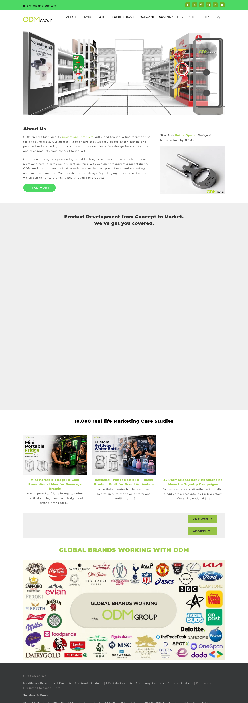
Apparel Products (180, 683)
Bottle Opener (186, 135)
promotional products (77, 137)
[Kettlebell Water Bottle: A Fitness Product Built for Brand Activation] (124, 455)
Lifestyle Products (119, 683)
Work (44, 695)
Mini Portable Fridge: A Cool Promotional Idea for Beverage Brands (55, 484)
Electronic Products (89, 683)
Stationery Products (150, 683)
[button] (218, 17)
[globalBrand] (124, 561)
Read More (39, 188)
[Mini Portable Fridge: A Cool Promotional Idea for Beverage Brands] (55, 455)
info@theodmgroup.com (39, 5)
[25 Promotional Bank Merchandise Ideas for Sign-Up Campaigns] (193, 455)
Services (29, 695)
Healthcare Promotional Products (47, 683)
